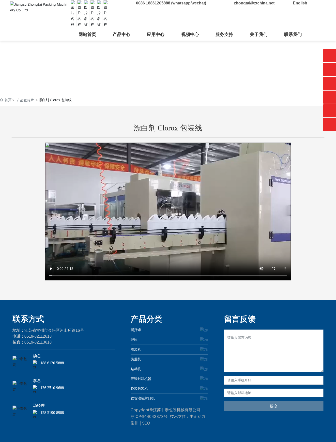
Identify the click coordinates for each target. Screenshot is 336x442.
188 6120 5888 (52, 363)
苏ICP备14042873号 (149, 416)
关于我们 (259, 34)
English (300, 3)
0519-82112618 (38, 336)
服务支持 (224, 34)
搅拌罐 (136, 330)
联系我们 (293, 34)
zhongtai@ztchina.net (254, 3)
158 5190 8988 (52, 412)
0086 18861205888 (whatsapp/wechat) (171, 3)
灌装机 (136, 349)
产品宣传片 (25, 100)
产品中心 (121, 34)
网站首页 (87, 34)
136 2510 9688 (52, 388)
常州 (134, 423)
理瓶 (134, 339)
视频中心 (190, 34)
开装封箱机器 (141, 379)
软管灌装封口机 (143, 398)
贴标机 (136, 369)
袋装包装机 (139, 388)
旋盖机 (136, 359)
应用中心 (156, 34)
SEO (146, 423)
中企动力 (197, 416)
